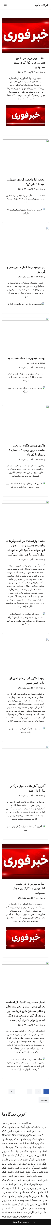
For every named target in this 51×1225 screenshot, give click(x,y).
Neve (35, 1222)
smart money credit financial (18, 1143)
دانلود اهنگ (30, 1151)
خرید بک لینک (39, 1127)
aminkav (39, 72)
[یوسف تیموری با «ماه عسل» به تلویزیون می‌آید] (25, 335)
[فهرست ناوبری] (5, 4)
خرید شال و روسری (36, 1188)
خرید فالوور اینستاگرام (32, 1184)
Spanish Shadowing (13, 1135)
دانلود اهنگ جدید (28, 1131)
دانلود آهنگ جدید (23, 1127)
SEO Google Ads (22, 1216)
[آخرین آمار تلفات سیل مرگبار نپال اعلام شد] (25, 763)
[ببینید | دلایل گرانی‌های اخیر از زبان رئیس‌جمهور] (25, 655)
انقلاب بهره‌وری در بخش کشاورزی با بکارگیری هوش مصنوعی (29, 62)
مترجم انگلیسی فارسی (26, 1196)
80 (12, 1091)
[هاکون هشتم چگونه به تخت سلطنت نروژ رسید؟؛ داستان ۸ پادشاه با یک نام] (25, 422)
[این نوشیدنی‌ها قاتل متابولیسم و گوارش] (25, 244)
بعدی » (44, 1100)
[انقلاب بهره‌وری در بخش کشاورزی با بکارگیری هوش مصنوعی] (25, 35)
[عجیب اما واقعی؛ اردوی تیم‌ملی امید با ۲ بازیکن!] (25, 157)
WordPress (18, 1222)
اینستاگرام (19, 1171)
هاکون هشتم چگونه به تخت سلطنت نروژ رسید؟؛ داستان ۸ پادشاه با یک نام (27, 450)
